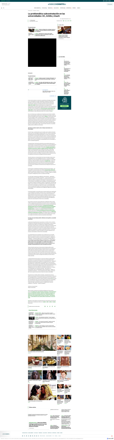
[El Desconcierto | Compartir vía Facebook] (63, 20)
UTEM (50, 301)
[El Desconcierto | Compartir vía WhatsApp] (67, 20)
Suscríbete (64, 106)
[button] (110, 4)
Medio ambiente (37, 8)
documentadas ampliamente (50, 169)
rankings (46, 116)
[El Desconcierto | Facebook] (103, 0)
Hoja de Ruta (56, 8)
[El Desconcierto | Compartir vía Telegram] (70, 20)
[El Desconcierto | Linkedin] (109, 0)
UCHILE (34, 105)
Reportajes (62, 8)
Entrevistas (68, 8)
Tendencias (50, 8)
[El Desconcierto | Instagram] (106, 0)
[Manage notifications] (112, 436)
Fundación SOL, (47, 160)
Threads (36, 435)
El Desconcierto (30, 10)
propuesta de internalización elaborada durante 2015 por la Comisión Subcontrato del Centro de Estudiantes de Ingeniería (41, 206)
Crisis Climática (8, 0)
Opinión (73, 8)
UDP (47, 301)
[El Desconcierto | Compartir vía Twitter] (65, 20)
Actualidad (44, 8)
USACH (29, 105)
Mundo (78, 8)
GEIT (32, 109)
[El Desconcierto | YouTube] (108, 0)
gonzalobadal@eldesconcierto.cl (79, 438)
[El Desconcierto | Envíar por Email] (68, 20)
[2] (52, 278)
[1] (51, 111)
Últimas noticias (25, 432)
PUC (31, 105)
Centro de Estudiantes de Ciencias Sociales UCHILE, (46, 210)
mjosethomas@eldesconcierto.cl (62, 438)
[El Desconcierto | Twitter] (105, 0)
